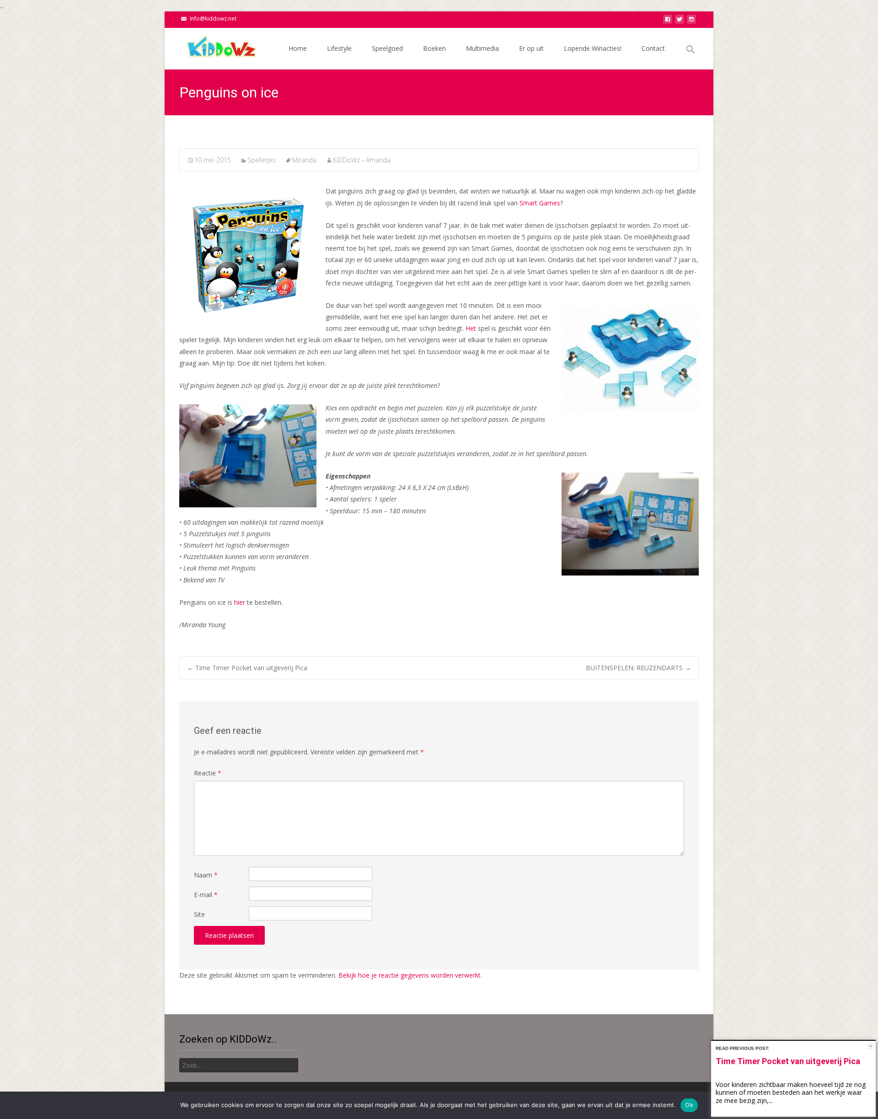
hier (239, 602)
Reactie (207, 773)
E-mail (206, 894)
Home (298, 48)
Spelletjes (261, 160)
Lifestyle (339, 48)
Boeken (434, 48)
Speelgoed (387, 48)
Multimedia (482, 48)
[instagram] (691, 21)
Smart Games (539, 203)
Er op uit (531, 48)
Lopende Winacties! (592, 48)
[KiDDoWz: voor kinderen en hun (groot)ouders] (212, 46)
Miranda (304, 160)
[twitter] (679, 21)
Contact (653, 48)
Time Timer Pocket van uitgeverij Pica (247, 667)
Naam (206, 875)
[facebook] (667, 21)
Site (199, 914)
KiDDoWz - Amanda (362, 160)
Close (870, 1046)
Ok (689, 1104)
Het (471, 328)
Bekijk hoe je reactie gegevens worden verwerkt (409, 975)
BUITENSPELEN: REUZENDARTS (638, 667)
